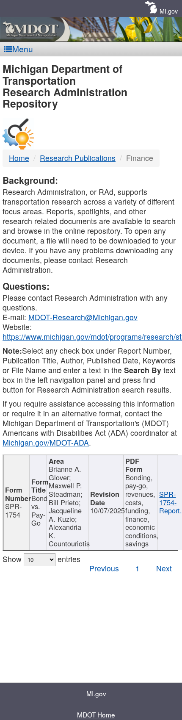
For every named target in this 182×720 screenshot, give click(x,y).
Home (19, 157)
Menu (22, 48)
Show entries (41, 559)
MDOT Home (96, 714)
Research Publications (78, 157)
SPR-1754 (13, 510)
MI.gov (169, 10)
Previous (104, 568)
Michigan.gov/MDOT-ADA (46, 442)
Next (164, 568)
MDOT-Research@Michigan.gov (83, 317)
